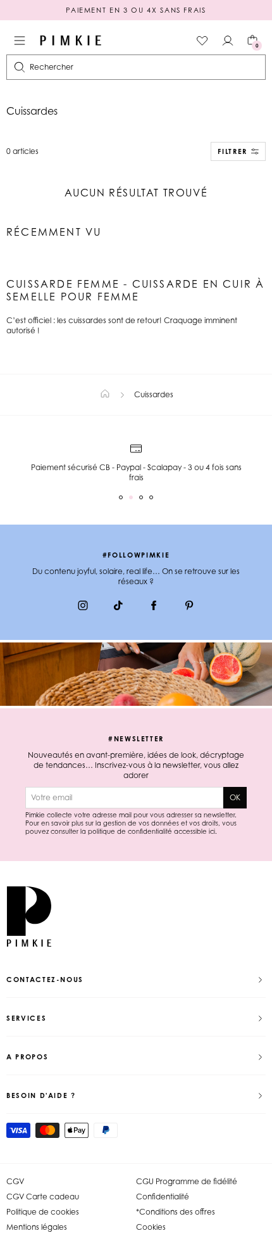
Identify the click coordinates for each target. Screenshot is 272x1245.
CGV (15, 1181)
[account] (227, 40)
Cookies (151, 1227)
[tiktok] (118, 607)
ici (212, 831)
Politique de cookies (42, 1211)
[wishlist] (202, 40)
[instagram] (83, 607)
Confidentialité (162, 1196)
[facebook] (154, 607)
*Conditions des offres (175, 1211)
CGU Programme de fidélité (186, 1181)
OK (235, 797)
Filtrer (232, 151)
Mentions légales (36, 1227)
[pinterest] (189, 607)
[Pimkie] (70, 40)
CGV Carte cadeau (42, 1196)
